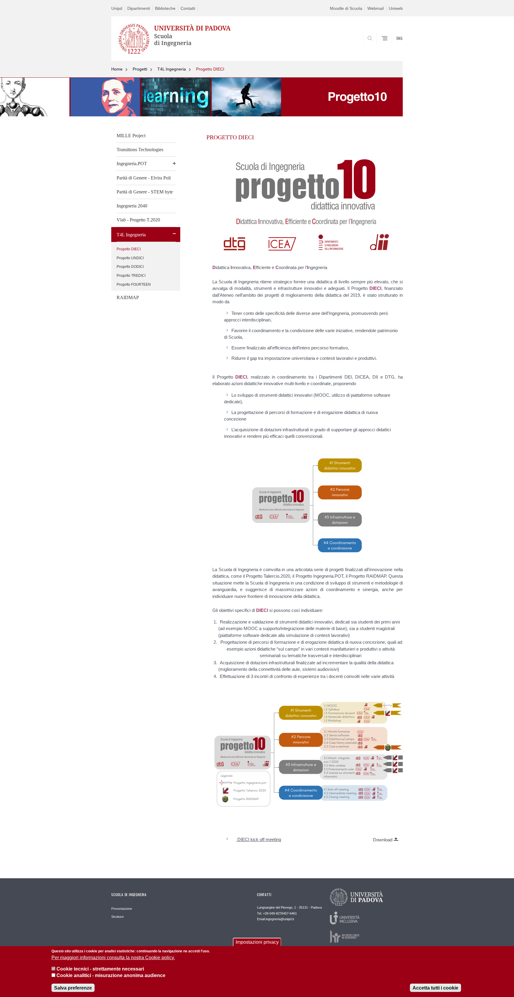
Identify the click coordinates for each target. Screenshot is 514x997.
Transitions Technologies (140, 149)
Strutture (117, 916)
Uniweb (396, 8)
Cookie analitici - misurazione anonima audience (111, 975)
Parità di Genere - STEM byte (145, 191)
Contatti (188, 8)
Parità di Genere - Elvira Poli (144, 177)
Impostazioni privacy (257, 942)
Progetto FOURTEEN (134, 284)
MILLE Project (131, 135)
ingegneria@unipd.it (280, 919)
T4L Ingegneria (171, 69)
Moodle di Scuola (346, 8)
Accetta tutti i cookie (435, 987)
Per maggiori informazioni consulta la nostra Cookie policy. (113, 957)
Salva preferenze (73, 987)
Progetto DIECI (210, 69)
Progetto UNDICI (130, 258)
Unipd (116, 8)
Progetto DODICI (130, 267)
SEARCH (392, 47)
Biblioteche (165, 8)
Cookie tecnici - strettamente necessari (100, 968)
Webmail (375, 8)
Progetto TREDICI (131, 276)
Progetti (140, 69)
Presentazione (121, 908)
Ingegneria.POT (132, 163)
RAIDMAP (128, 297)
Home (117, 69)
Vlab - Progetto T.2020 (138, 219)
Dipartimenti (138, 8)
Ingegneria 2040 (132, 205)
